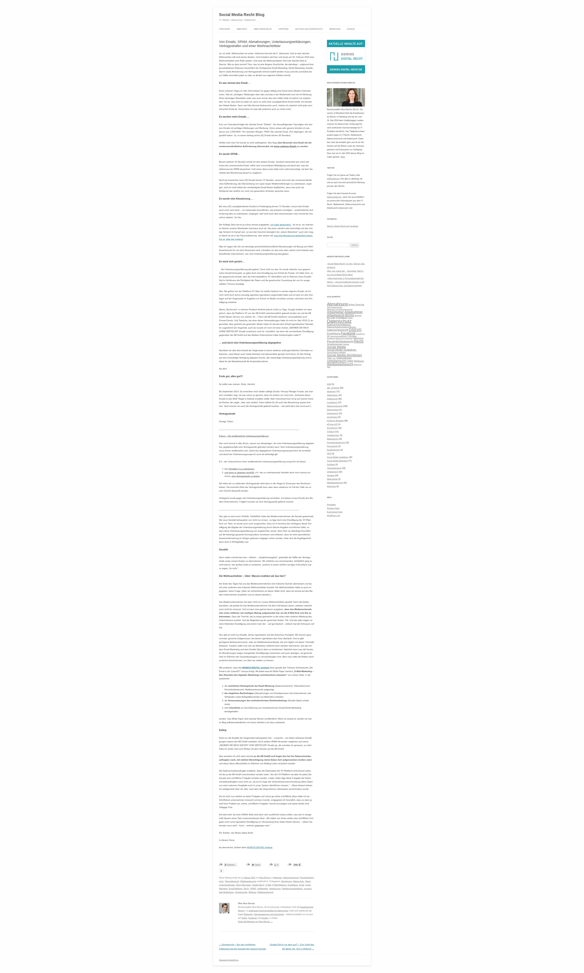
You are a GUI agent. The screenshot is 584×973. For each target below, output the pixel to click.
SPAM (253, 889)
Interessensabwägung (338, 336)
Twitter (244, 918)
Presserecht (332, 446)
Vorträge (283, 29)
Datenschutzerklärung (339, 324)
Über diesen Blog (263, 29)
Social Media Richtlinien (344, 355)
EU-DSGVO (332, 428)
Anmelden (331, 505)
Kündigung (331, 338)
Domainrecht (332, 413)
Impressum (334, 29)
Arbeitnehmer (353, 312)
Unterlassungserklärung (292, 889)
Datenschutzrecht (291, 878)
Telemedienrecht (232, 881)
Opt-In (246, 889)
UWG (350, 361)
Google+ (265, 918)
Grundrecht (360, 334)
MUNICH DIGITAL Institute (255, 667)
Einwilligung (293, 885)
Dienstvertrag (333, 410)
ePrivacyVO (332, 424)
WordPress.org (333, 515)
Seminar (346, 344)
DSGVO (355, 330)
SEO (329, 453)
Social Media (336, 347)
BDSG (349, 315)
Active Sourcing (356, 304)
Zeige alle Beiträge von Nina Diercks (255, 922)
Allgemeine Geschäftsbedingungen (340, 309)
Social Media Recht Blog (241, 14)
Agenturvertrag (336, 307)
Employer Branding (335, 421)
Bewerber (358, 315)
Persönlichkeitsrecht (340, 341)
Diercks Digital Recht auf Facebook (342, 226)
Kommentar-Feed (334, 512)
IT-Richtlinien (352, 336)
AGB (328, 307)
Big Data (331, 318)
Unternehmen (344, 358)
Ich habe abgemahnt (281, 224)
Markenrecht (340, 338)
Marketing (349, 338)
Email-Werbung (235, 889)
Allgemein (277, 878)
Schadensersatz (334, 344)
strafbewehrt (262, 889)
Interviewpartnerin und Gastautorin (269, 914)
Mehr (343, 157)
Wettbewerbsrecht (248, 881)
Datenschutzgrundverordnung (341, 327)
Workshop (358, 364)
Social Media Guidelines (341, 349)
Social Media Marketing (337, 461)
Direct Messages (243, 885)
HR (328, 336)
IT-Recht (330, 432)
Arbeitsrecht (335, 315)
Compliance (342, 317)
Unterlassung (275, 889)
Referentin (248, 914)
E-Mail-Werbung (279, 885)
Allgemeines (332, 395)
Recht (358, 341)
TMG (329, 358)
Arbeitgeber (335, 312)
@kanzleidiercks (334, 197)
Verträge (330, 475)
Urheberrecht (336, 361)
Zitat (328, 367)
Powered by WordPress (228, 960)
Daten (350, 318)
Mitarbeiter (358, 338)
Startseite (224, 29)
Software (331, 464)
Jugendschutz (333, 435)
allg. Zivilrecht (333, 388)
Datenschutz (298, 881)
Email (301, 885)
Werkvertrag (332, 479)
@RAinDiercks (333, 179)
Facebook (252, 918)
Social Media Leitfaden (336, 352)
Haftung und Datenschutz (309, 29)
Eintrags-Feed (333, 508)
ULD (334, 358)
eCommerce (332, 417)
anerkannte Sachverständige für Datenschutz (268, 911)
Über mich (242, 29)
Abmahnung (286, 881)
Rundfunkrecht (333, 450)
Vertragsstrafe (241, 892)
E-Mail (268, 885)
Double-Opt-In (258, 885)
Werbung (252, 892)
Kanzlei (351, 29)
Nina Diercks (265, 878)
